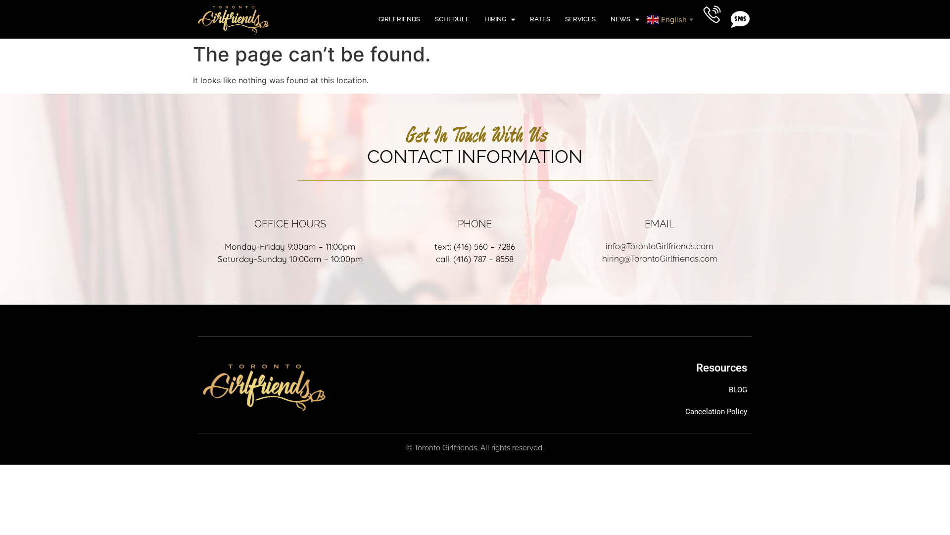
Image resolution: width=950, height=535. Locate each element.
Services (580, 19)
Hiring (495, 19)
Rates (540, 19)
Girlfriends (399, 19)
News (620, 19)
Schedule (452, 19)
